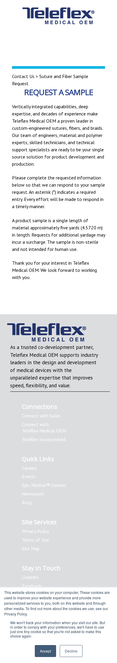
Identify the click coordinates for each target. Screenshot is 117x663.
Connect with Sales (41, 416)
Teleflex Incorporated (43, 439)
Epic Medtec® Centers (44, 485)
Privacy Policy (35, 531)
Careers (29, 468)
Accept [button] (45, 650)
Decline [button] (71, 650)
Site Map (31, 548)
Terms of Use (35, 540)
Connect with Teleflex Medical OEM (44, 427)
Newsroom (33, 494)
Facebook (31, 586)
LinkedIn (30, 577)
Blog (27, 502)
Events (29, 476)
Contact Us (23, 76)
